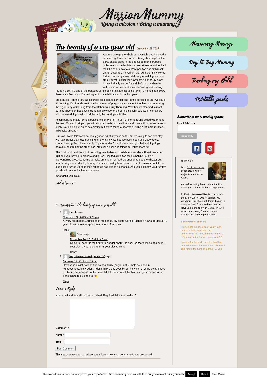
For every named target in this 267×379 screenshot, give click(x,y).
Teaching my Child (212, 81)
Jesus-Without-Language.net (210, 187)
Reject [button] (204, 374)
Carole (73, 212)
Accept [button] (191, 374)
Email (60, 341)
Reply (66, 230)
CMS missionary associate (192, 169)
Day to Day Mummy (211, 62)
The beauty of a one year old (95, 46)
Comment (62, 328)
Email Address (186, 123)
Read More (217, 374)
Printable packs (211, 99)
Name (60, 334)
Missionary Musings (212, 44)
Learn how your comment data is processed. (127, 354)
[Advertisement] (98, 193)
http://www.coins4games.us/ (87, 256)
